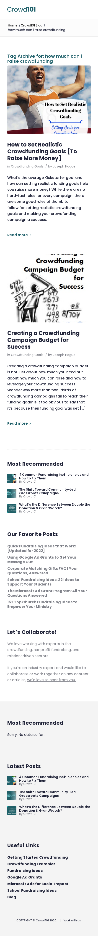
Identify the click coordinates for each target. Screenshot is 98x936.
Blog (11, 897)
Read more (17, 235)
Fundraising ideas (25, 870)
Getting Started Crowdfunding (37, 857)
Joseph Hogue (64, 166)
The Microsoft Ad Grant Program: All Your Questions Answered (47, 593)
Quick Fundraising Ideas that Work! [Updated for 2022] (42, 548)
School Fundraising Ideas (32, 890)
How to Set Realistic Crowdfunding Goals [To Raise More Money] (42, 151)
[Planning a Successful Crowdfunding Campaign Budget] (49, 288)
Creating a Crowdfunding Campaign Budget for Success (43, 339)
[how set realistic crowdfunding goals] (49, 99)
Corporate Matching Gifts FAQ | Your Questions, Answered (42, 571)
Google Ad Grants (24, 877)
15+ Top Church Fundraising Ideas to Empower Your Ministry (42, 604)
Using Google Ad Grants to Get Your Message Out (41, 560)
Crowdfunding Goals (27, 166)
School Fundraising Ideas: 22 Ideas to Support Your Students (43, 582)
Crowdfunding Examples (31, 864)
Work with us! (73, 920)
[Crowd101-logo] (40, 9)
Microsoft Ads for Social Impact (38, 883)
